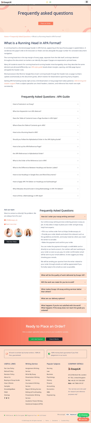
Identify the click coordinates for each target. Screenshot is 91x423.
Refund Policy (9, 371)
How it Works (54, 339)
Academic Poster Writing (34, 401)
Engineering (51, 395)
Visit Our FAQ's (12, 242)
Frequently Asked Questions (20, 36)
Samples (7, 386)
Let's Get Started (36, 339)
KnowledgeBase (9, 389)
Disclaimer (55, 420)
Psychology (51, 377)
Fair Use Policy (9, 368)
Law (48, 371)
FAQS (6, 392)
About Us (7, 377)
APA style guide (36, 67)
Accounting (51, 386)
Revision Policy (9, 374)
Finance (49, 383)
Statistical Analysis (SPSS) (34, 404)
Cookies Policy (65, 420)
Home (6, 36)
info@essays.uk (11, 220)
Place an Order (46, 23)
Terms (47, 420)
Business (50, 374)
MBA (48, 392)
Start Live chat (11, 224)
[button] (83, 419)
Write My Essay (31, 374)
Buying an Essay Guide (12, 380)
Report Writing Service (33, 389)
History (49, 380)
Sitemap (7, 395)
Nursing (49, 368)
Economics (50, 389)
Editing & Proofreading (33, 392)
